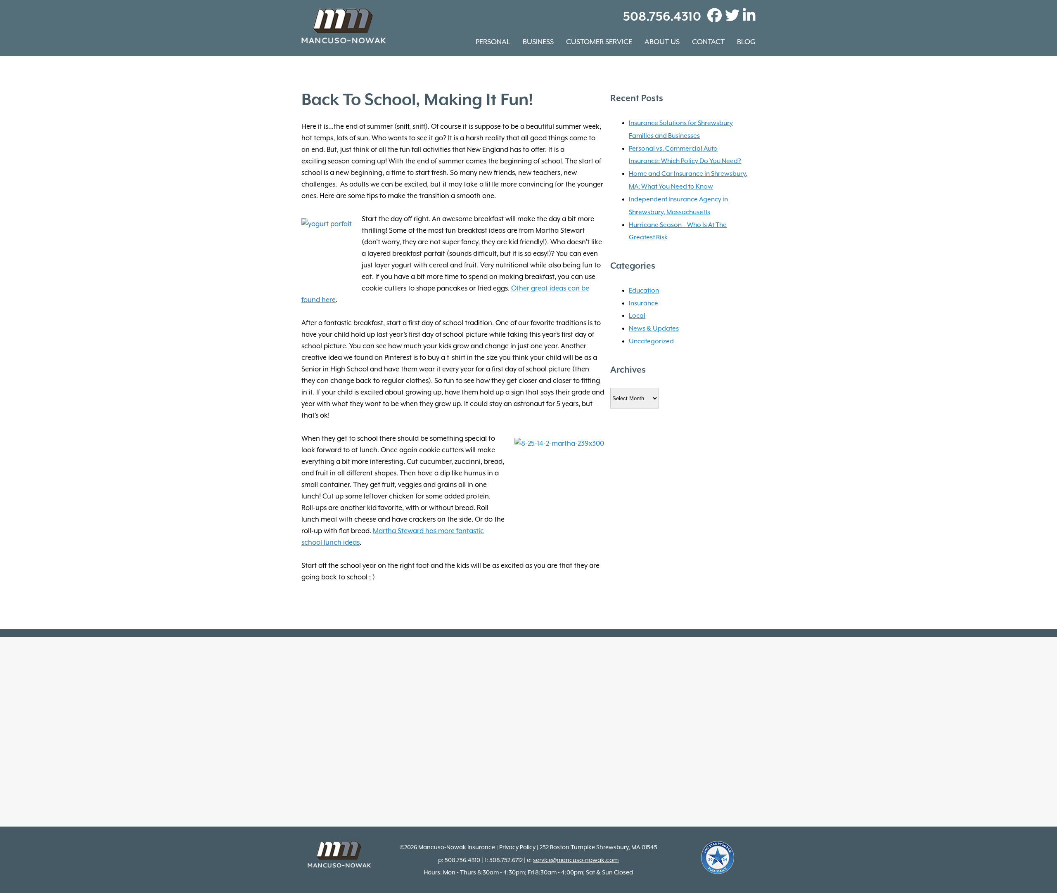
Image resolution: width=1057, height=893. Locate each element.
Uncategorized (651, 341)
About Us (662, 42)
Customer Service (599, 42)
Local (637, 315)
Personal (493, 42)
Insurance (643, 303)
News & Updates (654, 328)
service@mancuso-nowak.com (576, 860)
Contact (708, 42)
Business (538, 42)
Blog (746, 42)
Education (644, 290)
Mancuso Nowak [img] (343, 26)
